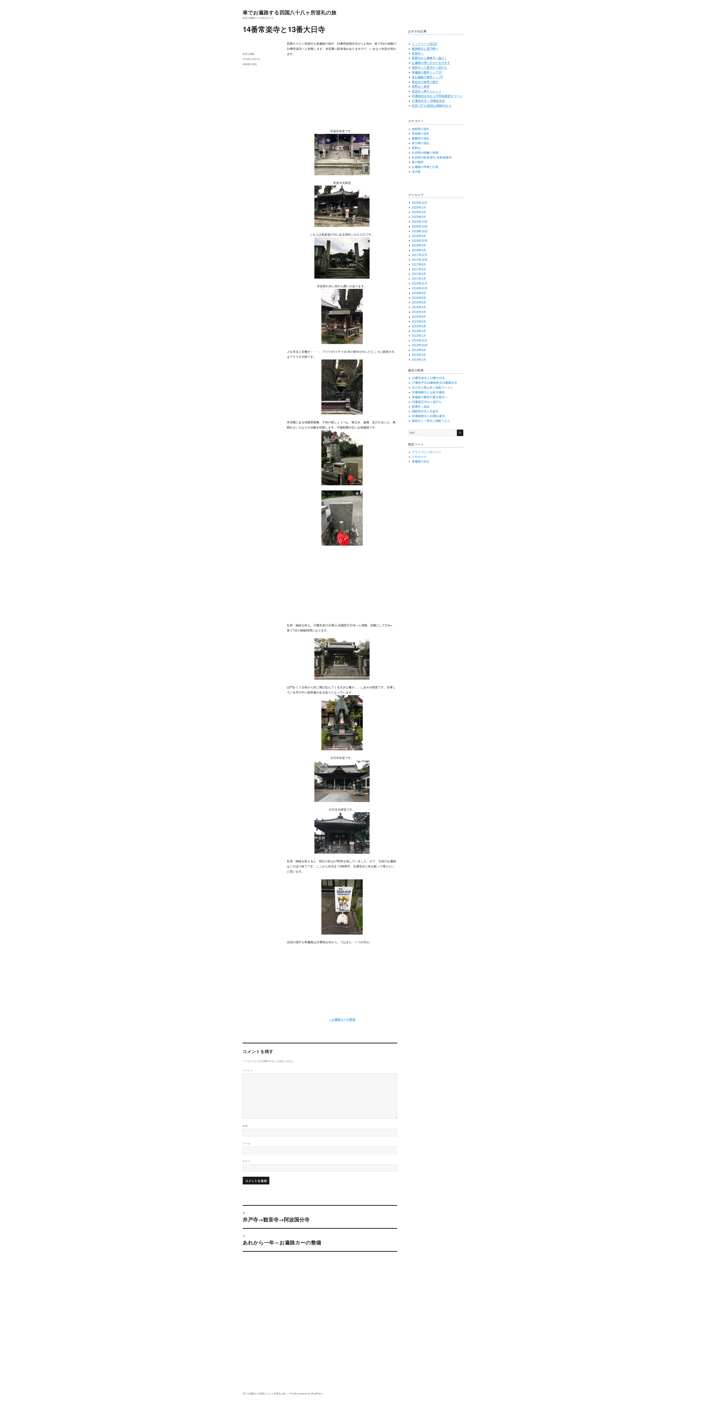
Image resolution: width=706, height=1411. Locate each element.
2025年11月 (419, 202)
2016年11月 (419, 283)
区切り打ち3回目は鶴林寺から (432, 105)
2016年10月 (420, 288)
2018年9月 (419, 245)
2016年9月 (419, 293)
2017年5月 (419, 269)
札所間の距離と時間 (425, 152)
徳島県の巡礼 (250, 64)
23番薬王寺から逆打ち (427, 401)
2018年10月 (420, 240)
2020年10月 (420, 226)
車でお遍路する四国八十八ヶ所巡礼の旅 (289, 12)
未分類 (416, 171)
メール (246, 1143)
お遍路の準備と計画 (425, 166)
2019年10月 (420, 231)
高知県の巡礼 (420, 133)
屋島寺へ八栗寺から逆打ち (429, 67)
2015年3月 (419, 326)
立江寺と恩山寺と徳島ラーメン (432, 387)
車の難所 (418, 162)
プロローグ (419, 456)
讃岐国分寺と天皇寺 (425, 411)
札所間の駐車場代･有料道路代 (432, 157)
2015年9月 (419, 316)
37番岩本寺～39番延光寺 (428, 100)
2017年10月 (420, 259)
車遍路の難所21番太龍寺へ (430, 397)
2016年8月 (419, 297)
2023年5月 (419, 216)
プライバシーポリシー (426, 452)
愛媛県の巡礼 (420, 138)
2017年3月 (419, 273)
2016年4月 (419, 307)
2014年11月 (419, 340)
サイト (246, 1161)
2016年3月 (419, 312)
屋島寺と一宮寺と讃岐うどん (431, 420)
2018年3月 (419, 250)
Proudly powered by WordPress (306, 1393)
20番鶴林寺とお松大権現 (428, 392)
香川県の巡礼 (420, 143)
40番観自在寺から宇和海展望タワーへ (437, 96)
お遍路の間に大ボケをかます (431, 62)
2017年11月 (419, 255)
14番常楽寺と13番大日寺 (428, 378)
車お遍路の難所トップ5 (427, 77)
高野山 (416, 148)
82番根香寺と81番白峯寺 (428, 416)
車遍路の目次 (420, 461)
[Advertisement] (343, 93)
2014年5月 (419, 354)
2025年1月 (419, 207)
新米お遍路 (249, 54)
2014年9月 (419, 350)
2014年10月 (420, 345)
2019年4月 (419, 236)
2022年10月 (420, 221)
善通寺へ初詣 (420, 406)
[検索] (460, 433)
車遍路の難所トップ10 (427, 72)
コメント (248, 1070)
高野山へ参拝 (420, 86)
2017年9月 (419, 264)
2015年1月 (419, 335)
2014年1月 (419, 359)
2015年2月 (419, 331)
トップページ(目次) (424, 43)
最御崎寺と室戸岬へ (425, 48)
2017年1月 (419, 278)
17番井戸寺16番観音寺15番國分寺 (434, 382)
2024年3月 (419, 212)
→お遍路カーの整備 (342, 1019)
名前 (245, 1125)
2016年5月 (419, 302)
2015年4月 (419, 321)
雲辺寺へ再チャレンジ (426, 91)
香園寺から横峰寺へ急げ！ (429, 58)
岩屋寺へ (418, 53)
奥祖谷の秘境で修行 (425, 81)
